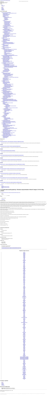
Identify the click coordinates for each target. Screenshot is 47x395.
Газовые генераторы (5, 45)
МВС (24, 367)
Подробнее (1, 148)
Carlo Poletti (24, 268)
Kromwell (24, 304)
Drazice (24, 277)
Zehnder (24, 354)
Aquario (24, 254)
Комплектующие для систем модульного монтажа (10, 33)
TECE (24, 337)
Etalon (24, 284)
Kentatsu (24, 300)
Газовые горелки (6, 68)
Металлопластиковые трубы (6, 126)
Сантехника (3, 101)
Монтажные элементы (7, 106)
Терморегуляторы (5, 137)
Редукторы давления (6, 23)
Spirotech (24, 333)
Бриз (24, 360)
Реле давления (6, 76)
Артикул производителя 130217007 (24, 359)
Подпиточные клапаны (7, 22)
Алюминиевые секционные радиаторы (7, 92)
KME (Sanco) (24, 302)
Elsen (24, 280)
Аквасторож (24, 355)
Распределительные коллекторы (7, 27)
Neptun (24, 312)
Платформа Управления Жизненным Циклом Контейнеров (7, 150)
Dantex (24, 273)
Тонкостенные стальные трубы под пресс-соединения (10, 128)
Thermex (24, 341)
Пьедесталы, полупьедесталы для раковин (8, 102)
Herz (24, 294)
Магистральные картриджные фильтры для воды (9, 132)
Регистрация (3, 5)
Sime (24, 330)
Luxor (24, 307)
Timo (24, 343)
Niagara (24, 313)
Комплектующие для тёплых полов (7, 135)
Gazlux (24, 288)
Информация (3, 199)
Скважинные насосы (5, 79)
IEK (24, 295)
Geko (24, 289)
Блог (2, 7)
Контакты (3, 9)
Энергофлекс (24, 378)
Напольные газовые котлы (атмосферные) (9, 65)
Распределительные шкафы (6, 29)
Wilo (24, 352)
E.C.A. (24, 278)
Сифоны (5, 111)
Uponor (24, 345)
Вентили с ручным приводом (7, 30)
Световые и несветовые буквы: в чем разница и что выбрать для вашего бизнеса (10, 173)
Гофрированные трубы (5, 124)
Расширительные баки (4, 98)
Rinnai (24, 325)
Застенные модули (6, 104)
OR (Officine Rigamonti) (24, 317)
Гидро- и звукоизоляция (7, 109)
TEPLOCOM (24, 339)
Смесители (5, 114)
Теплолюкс (24, 373)
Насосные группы (6, 34)
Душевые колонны (6, 113)
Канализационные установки (6, 73)
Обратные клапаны (5, 26)
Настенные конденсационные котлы (8, 67)
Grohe (24, 291)
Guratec (24, 292)
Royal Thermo (24, 327)
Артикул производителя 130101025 (24, 356)
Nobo (24, 314)
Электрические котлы (5, 71)
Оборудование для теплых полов (7, 25)
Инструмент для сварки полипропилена (9, 50)
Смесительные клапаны (7, 24)
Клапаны (4, 20)
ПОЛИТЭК (24, 368)
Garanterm (24, 287)
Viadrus (24, 348)
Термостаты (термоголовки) (6, 35)
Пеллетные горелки (6, 69)
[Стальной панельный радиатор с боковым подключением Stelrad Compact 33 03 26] (10, 192)
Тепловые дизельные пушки (7, 85)
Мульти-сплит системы (5, 60)
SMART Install (24, 332)
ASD (24, 258)
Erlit (24, 283)
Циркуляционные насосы (6, 80)
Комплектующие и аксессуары (8, 17)
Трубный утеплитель (5, 129)
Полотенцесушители (4, 90)
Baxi (24, 263)
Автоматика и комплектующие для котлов (8, 63)
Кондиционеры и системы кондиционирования (7, 58)
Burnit (24, 267)
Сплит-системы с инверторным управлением (8, 62)
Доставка (3, 383)
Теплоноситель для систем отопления (6, 122)
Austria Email (24, 260)
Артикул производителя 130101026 (24, 357)
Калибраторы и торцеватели (7, 51)
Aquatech (24, 255)
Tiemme (24, 342)
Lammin (24, 306)
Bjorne (24, 264)
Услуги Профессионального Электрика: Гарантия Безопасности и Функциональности (11, 159)
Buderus (24, 266)
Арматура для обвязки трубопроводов (6, 12)
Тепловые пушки (5, 83)
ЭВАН (24, 377)
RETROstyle (24, 324)
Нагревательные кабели (6, 136)
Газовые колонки (5, 41)
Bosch (24, 265)
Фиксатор (24, 376)
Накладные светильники (7, 118)
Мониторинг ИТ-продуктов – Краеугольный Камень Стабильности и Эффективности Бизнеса (12, 141)
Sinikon (24, 331)
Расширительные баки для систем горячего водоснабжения (10, 100)
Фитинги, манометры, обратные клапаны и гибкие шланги (11, 77)
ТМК (24, 375)
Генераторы (3, 44)
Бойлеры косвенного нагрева (6, 38)
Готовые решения (8, 105)
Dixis (24, 276)
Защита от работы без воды (7, 75)
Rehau (24, 323)
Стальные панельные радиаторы (7, 96)
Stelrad (24, 334)
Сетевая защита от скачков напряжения (7, 57)
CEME (24, 269)
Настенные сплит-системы (6, 61)
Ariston (24, 257)
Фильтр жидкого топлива (6, 36)
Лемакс (24, 365)
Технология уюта (24, 374)
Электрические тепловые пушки (8, 86)
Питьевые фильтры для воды (6, 133)
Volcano (24, 350)
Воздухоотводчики (5, 13)
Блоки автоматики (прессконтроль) (8, 74)
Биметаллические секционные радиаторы (8, 93)
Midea (24, 309)
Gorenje (24, 290)
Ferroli (24, 286)
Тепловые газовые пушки (7, 84)
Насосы (2, 72)
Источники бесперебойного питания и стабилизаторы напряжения (9, 55)
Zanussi (24, 353)
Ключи (5, 52)
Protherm (24, 321)
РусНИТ (24, 370)
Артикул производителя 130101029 (24, 358)
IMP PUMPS (24, 296)
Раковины (4, 103)
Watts (24, 351)
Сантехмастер (24, 371)
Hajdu (24, 293)
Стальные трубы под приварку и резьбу (9, 127)
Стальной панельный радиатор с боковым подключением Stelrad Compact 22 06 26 (11, 248)
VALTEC (24, 347)
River (24, 326)
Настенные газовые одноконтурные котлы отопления (10, 66)
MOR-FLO (24, 310)
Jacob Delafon (24, 298)
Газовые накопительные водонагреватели (8, 42)
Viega (24, 349)
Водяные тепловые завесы (6, 81)
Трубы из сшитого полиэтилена (6, 131)
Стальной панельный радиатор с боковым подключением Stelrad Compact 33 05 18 (11, 247)
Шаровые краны (5, 37)
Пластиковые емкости (4, 88)
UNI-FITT (24, 344)
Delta (24, 274)
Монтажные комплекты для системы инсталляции (12, 107)
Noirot (24, 315)
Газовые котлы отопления (6, 64)
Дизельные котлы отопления (6, 70)
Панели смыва (6, 108)
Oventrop (24, 319)
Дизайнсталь (24, 363)
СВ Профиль (24, 372)
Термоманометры (6, 19)
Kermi (24, 301)
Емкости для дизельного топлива (7, 89)
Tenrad (24, 338)
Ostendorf (24, 318)
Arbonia (24, 256)
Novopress (24, 316)
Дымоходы (3, 46)
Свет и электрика (4, 116)
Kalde (24, 299)
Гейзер (24, 362)
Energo (24, 281)
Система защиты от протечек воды (6, 120)
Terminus (24, 340)
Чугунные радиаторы (5, 97)
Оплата (2, 8)
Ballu (24, 261)
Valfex (24, 346)
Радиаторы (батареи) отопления (5, 186)
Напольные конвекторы (7, 95)
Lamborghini (24, 305)
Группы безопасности (5, 15)
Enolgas (24, 282)
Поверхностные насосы (6, 78)
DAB (24, 271)
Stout (24, 335)
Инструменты (3, 48)
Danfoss (24, 272)
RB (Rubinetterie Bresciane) (24, 322)
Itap (24, 297)
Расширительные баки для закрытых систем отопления (9, 99)
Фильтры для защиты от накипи (7, 134)
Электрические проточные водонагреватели (8, 43)
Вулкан (24, 361)
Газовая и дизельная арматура (6, 14)
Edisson (24, 279)
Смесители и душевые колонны (6, 112)
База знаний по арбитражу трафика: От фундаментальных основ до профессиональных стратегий (12, 168)
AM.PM (24, 253)
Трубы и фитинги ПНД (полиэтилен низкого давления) (9, 130)
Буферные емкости (5, 39)
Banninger (24, 262)
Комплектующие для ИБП (6, 56)
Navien (24, 311)
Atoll (24, 259)
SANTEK (24, 328)
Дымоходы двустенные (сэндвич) (7, 47)
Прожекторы (5, 119)
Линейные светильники (7, 117)
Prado (24, 320)
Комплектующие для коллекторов (8, 28)
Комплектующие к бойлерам (6, 40)
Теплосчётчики (6, 18)
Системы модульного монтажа (6, 32)
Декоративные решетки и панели (8, 110)
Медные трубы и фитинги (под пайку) (7, 125)
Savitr (24, 329)
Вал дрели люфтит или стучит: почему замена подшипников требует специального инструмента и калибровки (14, 177)
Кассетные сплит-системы (6, 59)
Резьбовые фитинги (5, 31)
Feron (24, 285)
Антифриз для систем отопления (7, 123)
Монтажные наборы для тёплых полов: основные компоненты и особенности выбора (11, 182)
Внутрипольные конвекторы (7, 94)
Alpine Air (24, 252)
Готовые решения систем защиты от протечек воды (9, 121)
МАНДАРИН (24, 366)
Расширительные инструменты (8, 53)
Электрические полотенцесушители (7, 91)
